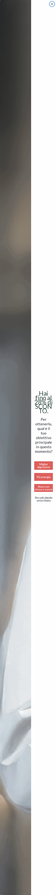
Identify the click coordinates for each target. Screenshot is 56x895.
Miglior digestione (43, 465)
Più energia (43, 477)
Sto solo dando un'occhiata (43, 499)
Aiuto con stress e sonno (43, 488)
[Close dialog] (52, 4)
